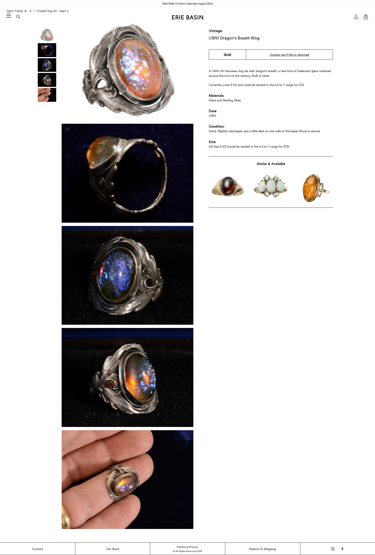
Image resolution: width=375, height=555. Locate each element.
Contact (37, 549)
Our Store (112, 549)
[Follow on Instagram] (332, 548)
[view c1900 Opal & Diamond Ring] (271, 188)
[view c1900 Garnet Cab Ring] (228, 188)
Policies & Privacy (187, 546)
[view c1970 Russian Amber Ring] (314, 188)
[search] (18, 17)
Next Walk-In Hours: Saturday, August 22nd (187, 3)
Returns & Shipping (262, 549)
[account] (356, 17)
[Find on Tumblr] (342, 548)
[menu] (9, 15)
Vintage (215, 30)
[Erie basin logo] (187, 17)
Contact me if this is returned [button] (289, 54)
